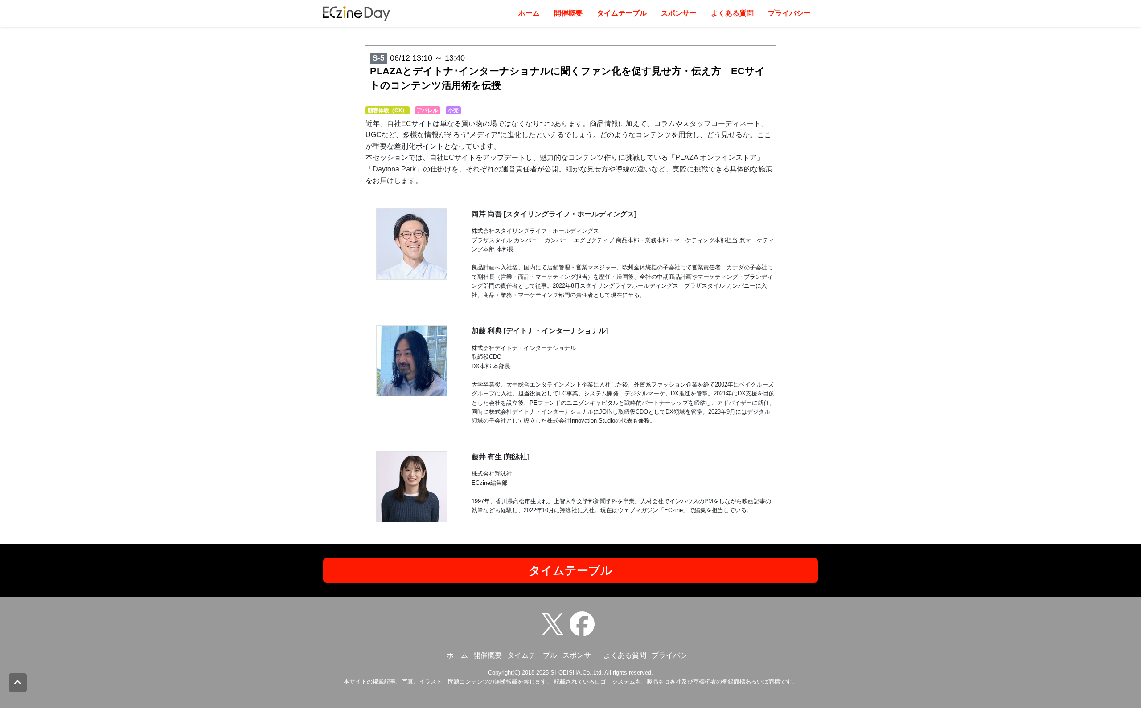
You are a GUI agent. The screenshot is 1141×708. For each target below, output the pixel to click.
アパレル (427, 110)
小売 (453, 110)
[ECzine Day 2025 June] (584, 623)
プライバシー (789, 13)
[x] (555, 623)
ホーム (529, 13)
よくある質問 (732, 13)
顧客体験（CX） (387, 110)
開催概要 (568, 13)
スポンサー (679, 13)
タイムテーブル (622, 13)
